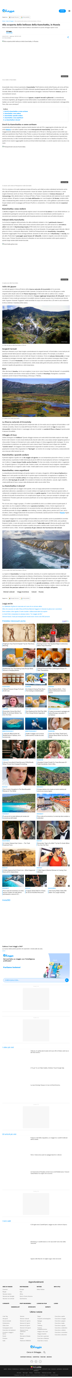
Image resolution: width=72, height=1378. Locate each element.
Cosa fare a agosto (60, 1325)
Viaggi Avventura (16, 83)
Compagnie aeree (8, 1328)
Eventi (4, 1336)
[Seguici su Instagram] (36, 1361)
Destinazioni (24, 1286)
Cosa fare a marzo (42, 1340)
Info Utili (57, 1286)
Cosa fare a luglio (60, 1323)
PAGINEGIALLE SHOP (24, 1369)
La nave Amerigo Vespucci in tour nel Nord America (45, 1085)
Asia (21, 1291)
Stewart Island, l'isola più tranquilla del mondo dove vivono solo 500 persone (26, 616)
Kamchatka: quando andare (14, 115)
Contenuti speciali (26, 1357)
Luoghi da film (42, 1303)
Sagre (39, 1316)
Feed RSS (43, 1357)
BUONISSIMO (65, 1369)
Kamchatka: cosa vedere (13, 113)
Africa (21, 1294)
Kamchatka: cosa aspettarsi (14, 118)
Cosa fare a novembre (61, 1332)
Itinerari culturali (8, 592)
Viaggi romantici (41, 1334)
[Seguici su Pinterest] (40, 1361)
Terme (39, 1323)
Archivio (49, 1357)
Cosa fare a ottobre (60, 1330)
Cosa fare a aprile (60, 1316)
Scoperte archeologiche (44, 1318)
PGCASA (31, 1369)
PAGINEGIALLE (15, 1369)
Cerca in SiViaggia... (34, 1352)
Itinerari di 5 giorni (25, 1325)
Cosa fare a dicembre (61, 1334)
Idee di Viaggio (10, 21)
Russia (34, 83)
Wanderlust (15, 1307)
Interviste (32, 1307)
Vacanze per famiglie (8, 1296)
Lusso (56, 1303)
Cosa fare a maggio (60, 1318)
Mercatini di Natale (25, 1336)
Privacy (31, 1372)
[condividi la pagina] (68, 37)
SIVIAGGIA (53, 1369)
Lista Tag (5, 1316)
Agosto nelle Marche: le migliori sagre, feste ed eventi (46, 1258)
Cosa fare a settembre (61, 1328)
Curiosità (6, 1303)
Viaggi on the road (42, 1331)
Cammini (5, 1289)
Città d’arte (6, 1325)
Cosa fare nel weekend (9, 1330)
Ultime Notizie (40, 1289)
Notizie (39, 1286)
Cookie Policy (37, 1372)
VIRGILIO (10, 1369)
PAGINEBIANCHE (37, 1369)
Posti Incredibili (25, 1303)
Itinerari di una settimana (24, 1330)
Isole (4, 1340)
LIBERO (5, 1369)
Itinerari (22, 1316)
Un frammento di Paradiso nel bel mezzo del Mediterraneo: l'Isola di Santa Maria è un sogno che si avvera (50, 1172)
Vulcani (29, 83)
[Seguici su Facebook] (31, 1361)
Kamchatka (7, 83)
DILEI (49, 1369)
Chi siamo (19, 1372)
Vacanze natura (7, 1294)
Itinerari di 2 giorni (25, 1323)
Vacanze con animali (8, 1298)
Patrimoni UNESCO (25, 1340)
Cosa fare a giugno (60, 1321)
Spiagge (39, 1321)
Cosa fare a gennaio (43, 1336)
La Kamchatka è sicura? (12, 120)
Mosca (8, 129)
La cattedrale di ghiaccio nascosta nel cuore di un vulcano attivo (22, 606)
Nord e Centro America (26, 1296)
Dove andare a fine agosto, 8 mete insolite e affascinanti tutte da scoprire (24, 611)
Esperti (47, 1307)
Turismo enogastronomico (42, 1328)
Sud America (23, 1298)
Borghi (4, 1291)
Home (3, 21)
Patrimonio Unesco (43, 83)
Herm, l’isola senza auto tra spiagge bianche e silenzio (46, 1155)
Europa (22, 1289)
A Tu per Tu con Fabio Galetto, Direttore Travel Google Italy (47, 1068)
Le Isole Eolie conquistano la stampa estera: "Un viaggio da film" (22, 614)
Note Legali (25, 1372)
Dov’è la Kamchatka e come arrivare (16, 111)
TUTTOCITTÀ (45, 1369)
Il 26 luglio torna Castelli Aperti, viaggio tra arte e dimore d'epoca (49, 1224)
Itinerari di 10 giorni (25, 1328)
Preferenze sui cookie (46, 1372)
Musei (21, 1334)
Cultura (24, 83)
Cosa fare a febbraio (43, 1338)
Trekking (39, 1325)
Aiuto (54, 1372)
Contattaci (36, 1357)
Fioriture (5, 1338)
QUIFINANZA (59, 1369)
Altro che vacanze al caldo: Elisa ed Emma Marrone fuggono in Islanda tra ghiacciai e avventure (32, 609)
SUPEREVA (36, 1370)
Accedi (62, 11)
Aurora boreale (7, 1321)
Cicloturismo (6, 1323)
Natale (22, 1338)
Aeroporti (5, 1318)
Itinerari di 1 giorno (25, 1321)
